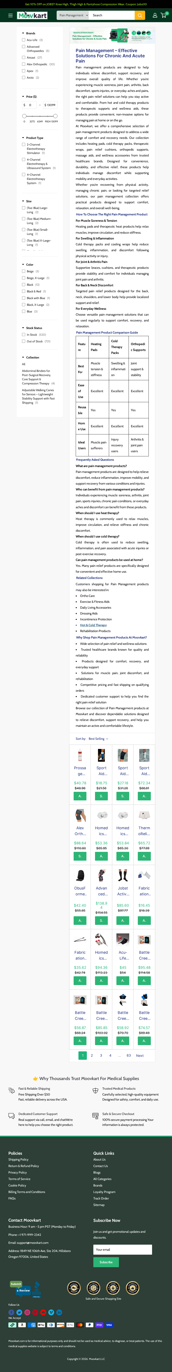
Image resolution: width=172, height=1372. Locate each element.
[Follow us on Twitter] (19, 1312)
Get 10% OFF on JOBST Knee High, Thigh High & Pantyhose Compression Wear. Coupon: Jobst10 (86, 4)
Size (28, 201)
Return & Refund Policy (23, 1166)
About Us (99, 1159)
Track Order (101, 1198)
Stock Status (34, 328)
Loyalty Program (104, 1192)
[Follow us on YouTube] (43, 1312)
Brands (30, 33)
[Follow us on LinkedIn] (59, 1312)
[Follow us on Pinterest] (35, 1312)
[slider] (24, 116)
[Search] (140, 15)
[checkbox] (39, 40)
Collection (32, 357)
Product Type (34, 138)
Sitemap (98, 1205)
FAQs (12, 1198)
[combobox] (112, 15)
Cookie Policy (17, 1185)
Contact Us (100, 1166)
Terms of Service (19, 1179)
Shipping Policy (18, 1159)
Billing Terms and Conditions (26, 1192)
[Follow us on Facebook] (11, 1312)
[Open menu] (10, 15)
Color (29, 264)
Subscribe (106, 1262)
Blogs (96, 1172)
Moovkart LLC (97, 1358)
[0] (163, 15)
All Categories (102, 1179)
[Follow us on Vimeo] (51, 1312)
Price (31, 97)
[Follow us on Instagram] (27, 1312)
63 (129, 1055)
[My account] (155, 15)
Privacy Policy (17, 1172)
